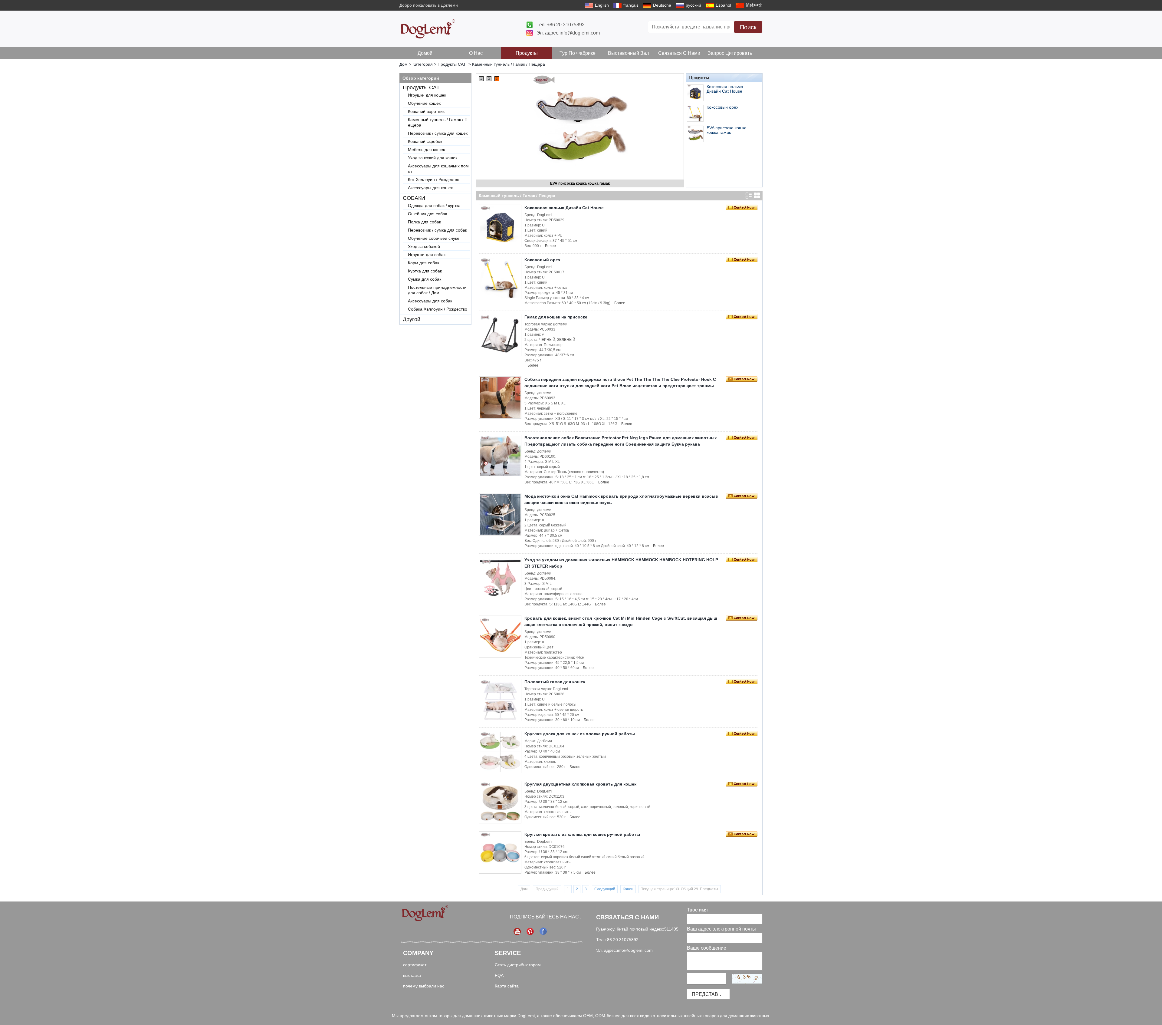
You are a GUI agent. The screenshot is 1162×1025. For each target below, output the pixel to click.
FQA (499, 975)
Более (550, 246)
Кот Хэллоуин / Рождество (433, 179)
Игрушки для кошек (427, 95)
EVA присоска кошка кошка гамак (727, 130)
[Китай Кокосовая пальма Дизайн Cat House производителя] (580, 122)
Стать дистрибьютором (518, 964)
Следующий (604, 889)
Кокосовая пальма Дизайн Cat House (580, 183)
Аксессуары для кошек (430, 187)
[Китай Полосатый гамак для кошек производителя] (500, 700)
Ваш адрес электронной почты (721, 928)
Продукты (527, 53)
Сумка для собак (424, 279)
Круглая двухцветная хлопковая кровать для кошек (580, 784)
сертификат (414, 964)
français (630, 5)
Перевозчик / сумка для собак (437, 230)
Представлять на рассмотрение (711, 994)
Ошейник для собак (427, 213)
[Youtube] (518, 931)
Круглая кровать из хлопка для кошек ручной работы (582, 834)
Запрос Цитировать (730, 53)
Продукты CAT (452, 64)
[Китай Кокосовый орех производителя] (695, 113)
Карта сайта (507, 986)
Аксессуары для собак (430, 300)
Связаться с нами (679, 53)
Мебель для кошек (426, 149)
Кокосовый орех (722, 107)
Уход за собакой (424, 246)
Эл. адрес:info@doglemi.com (568, 32)
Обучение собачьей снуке (433, 238)
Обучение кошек (424, 103)
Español (723, 5)
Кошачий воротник (426, 111)
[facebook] (544, 931)
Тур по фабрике (578, 53)
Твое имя (697, 909)
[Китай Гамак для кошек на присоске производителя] (500, 335)
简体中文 (754, 5)
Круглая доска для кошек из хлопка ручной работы (579, 733)
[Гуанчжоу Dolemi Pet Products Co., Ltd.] (428, 28)
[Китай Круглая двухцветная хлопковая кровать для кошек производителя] (500, 802)
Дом (403, 64)
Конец (628, 889)
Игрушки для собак (426, 254)
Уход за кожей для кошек (432, 157)
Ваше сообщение (706, 948)
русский (693, 5)
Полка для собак (424, 221)
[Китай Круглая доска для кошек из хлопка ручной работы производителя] (500, 752)
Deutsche (662, 5)
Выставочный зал (628, 53)
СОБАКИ (414, 198)
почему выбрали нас (423, 986)
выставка (412, 975)
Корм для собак (423, 262)
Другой (411, 319)
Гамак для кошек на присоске (555, 317)
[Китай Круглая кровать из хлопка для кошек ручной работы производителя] (500, 852)
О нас (476, 53)
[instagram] (531, 931)
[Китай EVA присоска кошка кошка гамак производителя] (695, 134)
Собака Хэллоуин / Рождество (437, 309)
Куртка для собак (425, 271)
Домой (425, 53)
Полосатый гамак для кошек (554, 681)
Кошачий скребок (425, 141)
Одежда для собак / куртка (434, 205)
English (602, 5)
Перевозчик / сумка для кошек (438, 133)
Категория (422, 64)
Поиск (748, 27)
